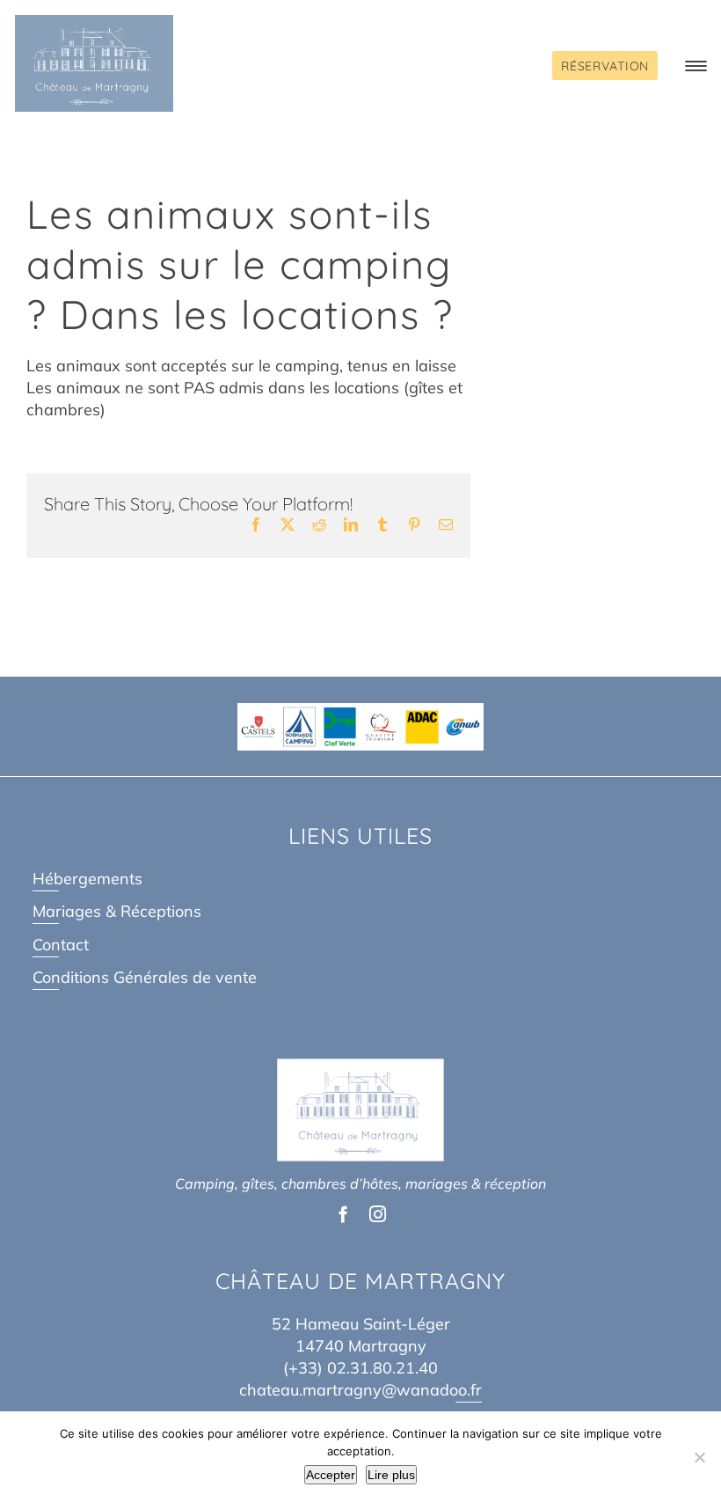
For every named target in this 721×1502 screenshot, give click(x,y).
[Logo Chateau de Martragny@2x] (94, 22)
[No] (699, 1457)
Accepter (330, 1475)
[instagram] (377, 1213)
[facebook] (343, 1213)
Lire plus (391, 1475)
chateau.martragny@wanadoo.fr (360, 1390)
